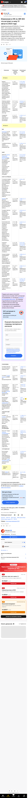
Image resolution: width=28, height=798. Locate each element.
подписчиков (5, 534)
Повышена (4, 131)
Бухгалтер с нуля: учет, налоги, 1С (10, 576)
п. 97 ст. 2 (22, 430)
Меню (19, 796)
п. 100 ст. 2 (22, 415)
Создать (13, 796)
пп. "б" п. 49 (22, 242)
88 (21, 384)
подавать (4, 416)
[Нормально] (18, 515)
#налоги (3, 517)
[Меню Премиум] (10, 2)
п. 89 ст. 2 (22, 366)
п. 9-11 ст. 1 (22, 101)
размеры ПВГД (5, 402)
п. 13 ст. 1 (22, 115)
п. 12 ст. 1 (22, 278)
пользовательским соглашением (13, 349)
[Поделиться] (9, 44)
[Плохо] (22, 515)
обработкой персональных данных (13, 350)
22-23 (22, 102)
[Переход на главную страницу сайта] (5, 2)
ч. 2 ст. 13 (23, 82)
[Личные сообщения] (22, 2)
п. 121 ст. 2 (22, 451)
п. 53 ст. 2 (22, 265)
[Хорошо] (14, 515)
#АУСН (15, 519)
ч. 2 (23, 179)
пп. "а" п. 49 (22, 243)
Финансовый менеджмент (8, 603)
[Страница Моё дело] (2, 14)
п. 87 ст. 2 (22, 375)
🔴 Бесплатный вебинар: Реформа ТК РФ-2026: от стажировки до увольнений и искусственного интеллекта (13, 6)
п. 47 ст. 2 (22, 221)
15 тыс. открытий (5, 523)
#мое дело (13, 517)
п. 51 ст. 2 (22, 210)
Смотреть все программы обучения (13, 616)
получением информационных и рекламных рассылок (12, 352)
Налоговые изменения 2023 (9, 16)
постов (13, 534)
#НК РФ (8, 517)
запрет (6, 471)
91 (23, 384)
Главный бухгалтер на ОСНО (9, 590)
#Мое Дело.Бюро (21, 517)
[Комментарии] (1, 44)
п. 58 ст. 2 (22, 198)
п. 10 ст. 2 (22, 143)
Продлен (4, 198)
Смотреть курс (14, 583)
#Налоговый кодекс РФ (7, 519)
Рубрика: (3, 521)
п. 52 (21, 179)
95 (24, 384)
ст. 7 (21, 471)
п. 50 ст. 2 (22, 254)
